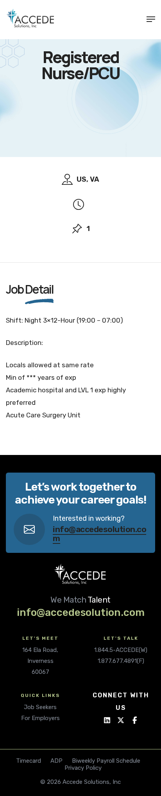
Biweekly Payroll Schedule (106, 760)
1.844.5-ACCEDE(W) (120, 649)
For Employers (40, 718)
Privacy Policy (83, 767)
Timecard (28, 760)
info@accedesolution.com (99, 533)
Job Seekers (40, 707)
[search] (137, 19)
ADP (56, 760)
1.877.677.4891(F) (121, 660)
